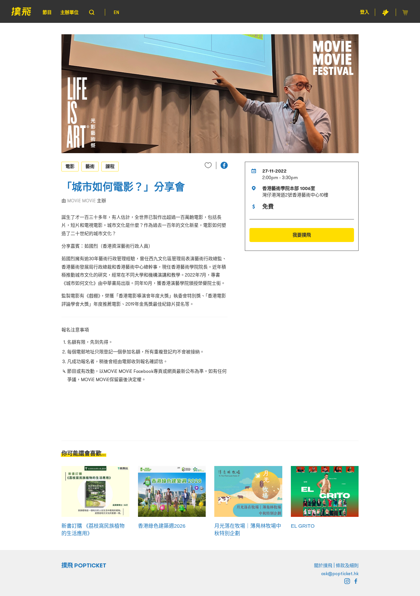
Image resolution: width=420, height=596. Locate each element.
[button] (224, 165)
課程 (110, 166)
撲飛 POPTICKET (83, 565)
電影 (70, 166)
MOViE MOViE (81, 200)
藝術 (90, 166)
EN (116, 12)
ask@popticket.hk (340, 573)
